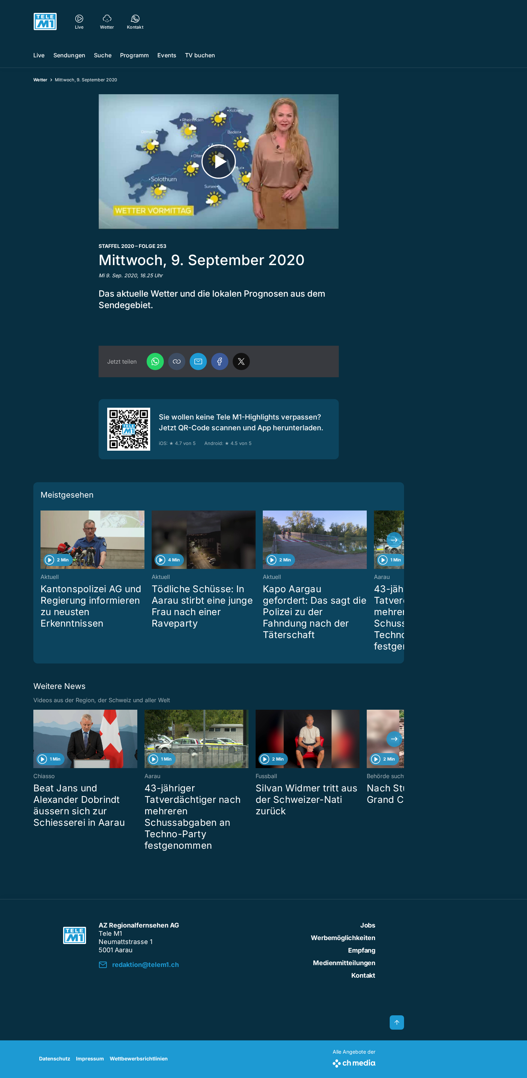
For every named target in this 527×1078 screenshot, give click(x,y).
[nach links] (43, 540)
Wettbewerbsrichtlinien (139, 1058)
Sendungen (69, 55)
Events (166, 55)
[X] (241, 361)
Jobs (367, 925)
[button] (176, 361)
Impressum (90, 1058)
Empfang (361, 950)
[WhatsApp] (155, 361)
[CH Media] (354, 1062)
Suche (102, 55)
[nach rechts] (394, 540)
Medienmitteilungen (344, 963)
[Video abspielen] (219, 161)
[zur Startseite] (45, 21)
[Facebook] (219, 361)
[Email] (198, 361)
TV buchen (200, 55)
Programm (134, 55)
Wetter (40, 79)
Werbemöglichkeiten (343, 938)
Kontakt (363, 975)
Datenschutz (54, 1058)
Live (39, 55)
